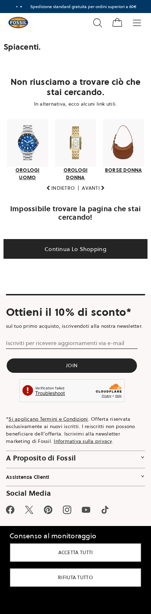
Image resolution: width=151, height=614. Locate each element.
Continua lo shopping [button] (73, 247)
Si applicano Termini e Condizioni (48, 424)
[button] (58, 186)
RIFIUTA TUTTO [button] (73, 577)
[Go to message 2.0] (18, 6)
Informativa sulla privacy (83, 446)
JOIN (72, 371)
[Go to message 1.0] (14, 6)
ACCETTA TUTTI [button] (72, 552)
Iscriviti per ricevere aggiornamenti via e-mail (65, 348)
